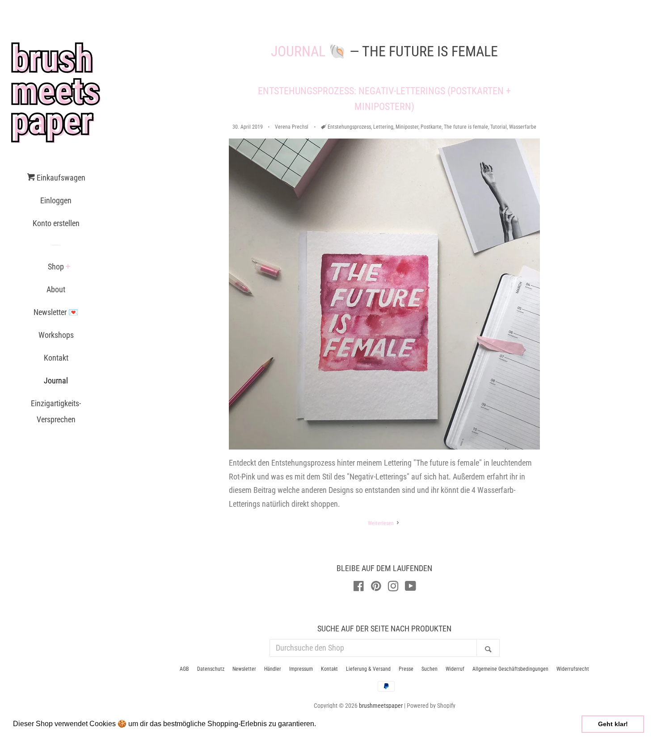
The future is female (466, 127)
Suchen (429, 669)
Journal (56, 380)
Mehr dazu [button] (336, 723)
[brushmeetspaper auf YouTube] (410, 587)
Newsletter (244, 669)
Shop (56, 266)
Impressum (301, 669)
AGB (184, 669)
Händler (272, 669)
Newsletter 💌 (56, 312)
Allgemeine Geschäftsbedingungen (510, 669)
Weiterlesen (381, 523)
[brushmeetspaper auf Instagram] (393, 587)
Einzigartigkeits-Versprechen (56, 411)
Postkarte (431, 127)
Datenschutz (210, 669)
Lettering (383, 127)
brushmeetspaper (381, 706)
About (55, 289)
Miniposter (407, 127)
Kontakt (56, 357)
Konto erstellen (56, 223)
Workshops (56, 335)
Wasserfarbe (522, 127)
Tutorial (498, 127)
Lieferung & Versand (368, 669)
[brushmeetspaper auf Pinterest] (376, 587)
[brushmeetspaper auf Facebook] (358, 587)
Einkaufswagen (60, 177)
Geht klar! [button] (613, 723)
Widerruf (455, 669)
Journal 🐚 (308, 51)
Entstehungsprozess (349, 127)
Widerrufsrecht (572, 669)
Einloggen (56, 200)
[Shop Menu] (68, 267)
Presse (406, 669)
